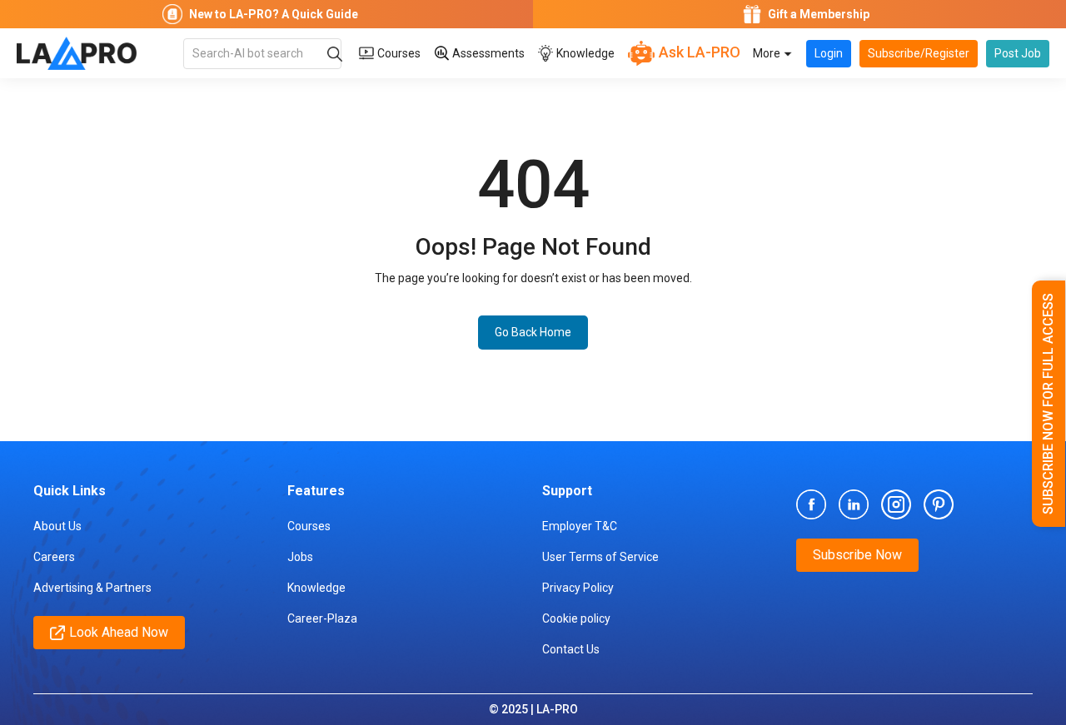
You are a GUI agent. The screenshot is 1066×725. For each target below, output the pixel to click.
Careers (54, 557)
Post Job (1017, 53)
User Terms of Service (600, 557)
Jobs (300, 557)
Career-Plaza (322, 618)
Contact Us (571, 649)
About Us (57, 526)
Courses (398, 53)
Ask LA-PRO (697, 52)
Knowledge (584, 53)
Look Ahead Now (118, 632)
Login (828, 53)
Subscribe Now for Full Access (1048, 403)
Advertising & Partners (92, 587)
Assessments (487, 53)
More (768, 53)
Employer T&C (579, 526)
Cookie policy (576, 618)
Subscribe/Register (918, 53)
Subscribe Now (857, 555)
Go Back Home (533, 332)
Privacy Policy (578, 587)
